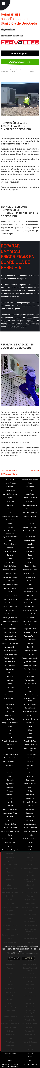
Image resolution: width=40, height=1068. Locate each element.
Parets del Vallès (10, 1053)
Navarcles (10, 562)
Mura (30, 483)
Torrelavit (10, 745)
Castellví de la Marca (30, 839)
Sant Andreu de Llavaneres (10, 532)
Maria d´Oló (10, 719)
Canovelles (10, 501)
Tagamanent (10, 783)
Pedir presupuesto (20, 53)
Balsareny (30, 551)
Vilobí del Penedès (10, 761)
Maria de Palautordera (10, 754)
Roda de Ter (30, 523)
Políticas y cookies (30, 1064)
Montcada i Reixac (30, 802)
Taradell (10, 780)
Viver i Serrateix (30, 758)
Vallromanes (30, 676)
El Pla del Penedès (10, 809)
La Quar (10, 708)
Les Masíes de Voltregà (29, 695)
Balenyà (10, 555)
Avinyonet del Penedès (10, 584)
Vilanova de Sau (10, 824)
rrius (10, 846)
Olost (10, 737)
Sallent (10, 540)
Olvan (30, 734)
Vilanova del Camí (10, 573)
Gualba (30, 850)
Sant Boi (30, 643)
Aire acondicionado (4, 70)
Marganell (29, 820)
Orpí (10, 730)
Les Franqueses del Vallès (30, 699)
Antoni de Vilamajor (30, 527)
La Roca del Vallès (29, 704)
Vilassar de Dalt (30, 566)
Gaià (30, 787)
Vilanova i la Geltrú (10, 570)
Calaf (10, 592)
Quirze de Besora (10, 665)
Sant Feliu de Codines (30, 621)
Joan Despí (30, 494)
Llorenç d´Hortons (10, 617)
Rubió (30, 520)
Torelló (10, 748)
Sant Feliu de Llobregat (10, 621)
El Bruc (30, 765)
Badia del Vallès (10, 566)
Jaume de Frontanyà (10, 516)
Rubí (10, 523)
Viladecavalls (30, 577)
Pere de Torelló (30, 540)
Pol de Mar (10, 669)
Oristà (30, 730)
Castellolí (30, 842)
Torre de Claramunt (30, 745)
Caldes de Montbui (30, 828)
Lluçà (30, 1060)
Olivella (30, 737)
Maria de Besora (30, 783)
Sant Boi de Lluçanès (10, 643)
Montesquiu (30, 798)
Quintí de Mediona (30, 665)
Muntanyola (10, 487)
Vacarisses (10, 687)
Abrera (29, 772)
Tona (30, 490)
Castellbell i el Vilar (30, 592)
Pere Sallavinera (30, 669)
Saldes (30, 691)
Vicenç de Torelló (30, 636)
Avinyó (30, 584)
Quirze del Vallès (30, 662)
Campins (10, 505)
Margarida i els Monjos (30, 719)
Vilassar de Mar (10, 490)
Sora (30, 1057)
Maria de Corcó (10, 715)
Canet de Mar (30, 501)
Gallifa (10, 1057)
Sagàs (10, 1060)
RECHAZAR (14, 958)
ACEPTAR (28, 958)
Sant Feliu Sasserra (10, 599)
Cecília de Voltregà (30, 632)
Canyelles (10, 498)
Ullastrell (30, 715)
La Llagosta (30, 654)
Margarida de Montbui (10, 723)
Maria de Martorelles (30, 711)
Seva (30, 726)
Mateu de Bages (30, 603)
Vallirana (10, 680)
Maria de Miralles (30, 754)
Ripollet (10, 527)
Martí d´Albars (10, 614)
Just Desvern (30, 617)
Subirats (10, 691)
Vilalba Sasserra (30, 824)
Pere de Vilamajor (10, 483)
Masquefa (10, 817)
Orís (10, 734)
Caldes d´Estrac (10, 588)
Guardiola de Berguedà (10, 850)
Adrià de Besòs (30, 536)
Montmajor (30, 795)
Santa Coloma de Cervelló (30, 749)
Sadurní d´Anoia (10, 632)
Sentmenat (10, 787)
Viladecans (10, 581)
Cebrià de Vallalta (30, 640)
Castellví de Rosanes (10, 839)
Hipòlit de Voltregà (10, 828)
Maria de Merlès (10, 758)
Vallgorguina (30, 680)
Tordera (10, 772)
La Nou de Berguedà (10, 654)
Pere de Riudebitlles (30, 599)
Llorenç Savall (30, 614)
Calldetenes (30, 509)
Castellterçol (10, 842)
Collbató (30, 806)
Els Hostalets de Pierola (10, 831)
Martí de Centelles (30, 610)
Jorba (30, 791)
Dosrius (10, 769)
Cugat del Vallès (30, 629)
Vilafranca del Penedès (10, 577)
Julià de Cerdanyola (10, 494)
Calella (10, 512)
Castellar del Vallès (10, 595)
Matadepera (30, 813)
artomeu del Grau (10, 647)
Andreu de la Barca (30, 531)
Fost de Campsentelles (30, 658)
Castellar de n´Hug (10, 813)
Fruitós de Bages (10, 658)
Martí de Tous (10, 610)
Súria (30, 687)
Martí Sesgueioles (10, 606)
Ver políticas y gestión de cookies (21, 953)
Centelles (30, 835)
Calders (30, 588)
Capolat (10, 548)
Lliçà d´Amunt (10, 765)
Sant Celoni (10, 711)
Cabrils (10, 559)
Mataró (30, 562)
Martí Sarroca (30, 606)
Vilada (10, 673)
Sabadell (30, 647)
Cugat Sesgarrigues (10, 629)
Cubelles (30, 769)
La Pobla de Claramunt (30, 651)
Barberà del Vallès (10, 551)
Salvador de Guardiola (30, 479)
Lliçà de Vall (30, 761)
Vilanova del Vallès (30, 570)
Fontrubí (10, 791)
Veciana (10, 676)
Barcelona (10, 479)
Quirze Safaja (10, 662)
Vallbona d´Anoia (30, 684)
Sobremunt (30, 723)
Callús (10, 509)
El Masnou (30, 809)
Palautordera (30, 625)
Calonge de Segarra (30, 505)
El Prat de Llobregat (30, 831)
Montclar (10, 802)
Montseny (30, 487)
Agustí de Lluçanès (10, 536)
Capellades (30, 548)
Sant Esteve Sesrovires (10, 625)
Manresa (30, 559)
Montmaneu (10, 795)
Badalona (30, 581)
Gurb (30, 846)
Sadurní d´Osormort (10, 651)
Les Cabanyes (10, 704)
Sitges (10, 726)
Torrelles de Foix (30, 741)
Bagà (30, 555)
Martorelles (30, 817)
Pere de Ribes (10, 603)
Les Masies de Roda (10, 698)
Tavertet (10, 776)
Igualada (10, 806)
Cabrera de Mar (30, 573)
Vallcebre (10, 684)
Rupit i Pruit (10, 520)
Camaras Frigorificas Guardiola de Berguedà (10, 1065)
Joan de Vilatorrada (30, 512)
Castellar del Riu (30, 595)
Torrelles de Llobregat (10, 741)
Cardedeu (30, 544)
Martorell (10, 820)
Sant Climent (30, 708)
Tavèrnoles (30, 776)
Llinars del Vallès (10, 695)
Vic (30, 673)
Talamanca (30, 780)
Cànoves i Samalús (30, 498)
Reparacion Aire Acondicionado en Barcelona (18, 70)
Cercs (10, 835)
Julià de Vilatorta (10, 544)
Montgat (10, 798)
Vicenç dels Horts (10, 636)
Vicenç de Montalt (10, 640)
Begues (30, 1053)
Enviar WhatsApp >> (18, 61)
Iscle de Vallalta (30, 516)
